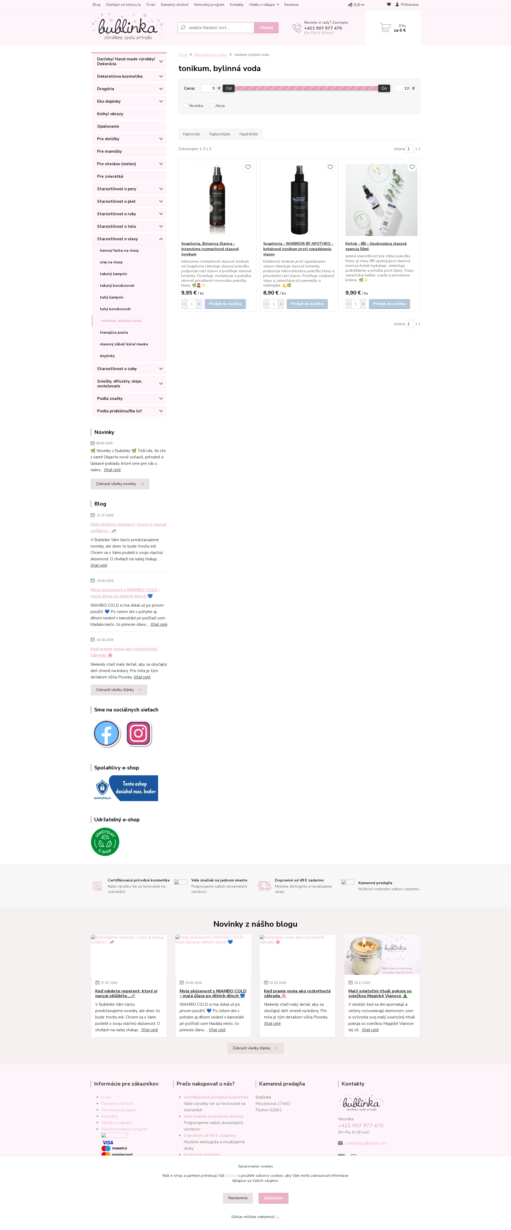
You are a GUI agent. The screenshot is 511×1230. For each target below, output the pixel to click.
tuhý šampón (111, 297)
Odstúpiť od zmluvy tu (123, 4)
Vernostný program (209, 4)
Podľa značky (110, 398)
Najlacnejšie (219, 134)
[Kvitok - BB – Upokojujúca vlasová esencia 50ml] (381, 199)
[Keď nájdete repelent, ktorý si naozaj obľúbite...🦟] (129, 955)
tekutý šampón (113, 273)
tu (277, 1216)
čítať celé (112, 470)
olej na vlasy (111, 262)
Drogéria (105, 89)
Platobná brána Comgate (124, 1129)
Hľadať (266, 28)
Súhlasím (273, 1198)
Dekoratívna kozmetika (120, 76)
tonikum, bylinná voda (121, 320)
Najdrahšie (248, 134)
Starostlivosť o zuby (117, 368)
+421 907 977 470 (323, 28)
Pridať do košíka (225, 304)
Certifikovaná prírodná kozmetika (216, 1097)
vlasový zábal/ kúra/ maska (124, 344)
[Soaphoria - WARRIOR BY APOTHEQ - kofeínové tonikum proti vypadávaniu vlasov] (299, 199)
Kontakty (237, 4)
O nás (150, 4)
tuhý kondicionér (115, 309)
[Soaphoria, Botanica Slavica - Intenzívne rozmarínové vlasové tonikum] (217, 199)
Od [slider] (228, 88)
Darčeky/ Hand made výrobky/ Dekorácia (126, 61)
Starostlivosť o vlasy (117, 239)
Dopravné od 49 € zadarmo (210, 1135)
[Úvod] (131, 28)
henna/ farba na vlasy (119, 250)
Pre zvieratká (110, 176)
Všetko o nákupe (262, 4)
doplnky (107, 355)
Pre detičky (108, 139)
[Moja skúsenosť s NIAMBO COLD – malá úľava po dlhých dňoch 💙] (213, 955)
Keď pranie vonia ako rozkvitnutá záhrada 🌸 (123, 652)
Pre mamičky (109, 151)
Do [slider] (384, 88)
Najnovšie (191, 134)
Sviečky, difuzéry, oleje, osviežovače (119, 384)
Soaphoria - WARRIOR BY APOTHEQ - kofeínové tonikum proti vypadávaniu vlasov (298, 249)
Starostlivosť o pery (116, 189)
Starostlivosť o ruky (116, 214)
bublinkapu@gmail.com (366, 1143)
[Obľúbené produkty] (389, 5)
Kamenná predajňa (202, 1154)
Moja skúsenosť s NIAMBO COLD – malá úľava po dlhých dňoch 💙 (125, 593)
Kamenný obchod (174, 4)
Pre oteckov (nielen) (116, 164)
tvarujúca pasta (114, 332)
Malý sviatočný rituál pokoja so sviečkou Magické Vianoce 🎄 (380, 994)
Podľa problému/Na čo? (119, 411)
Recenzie (291, 4)
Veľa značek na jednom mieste (213, 1116)
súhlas (231, 1175)
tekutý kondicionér (117, 285)
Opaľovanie (108, 126)
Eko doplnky (109, 101)
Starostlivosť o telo (116, 226)
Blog (96, 4)
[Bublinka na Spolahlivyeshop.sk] (124, 788)
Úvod (182, 54)
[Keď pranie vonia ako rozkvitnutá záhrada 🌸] (298, 955)
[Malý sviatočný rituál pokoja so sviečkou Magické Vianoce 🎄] (382, 955)
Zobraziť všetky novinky (116, 483)
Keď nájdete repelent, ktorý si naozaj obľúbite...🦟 (128, 527)
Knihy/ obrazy (110, 114)
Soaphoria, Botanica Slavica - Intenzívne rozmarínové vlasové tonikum (210, 249)
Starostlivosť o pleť (116, 201)
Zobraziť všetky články (115, 689)
